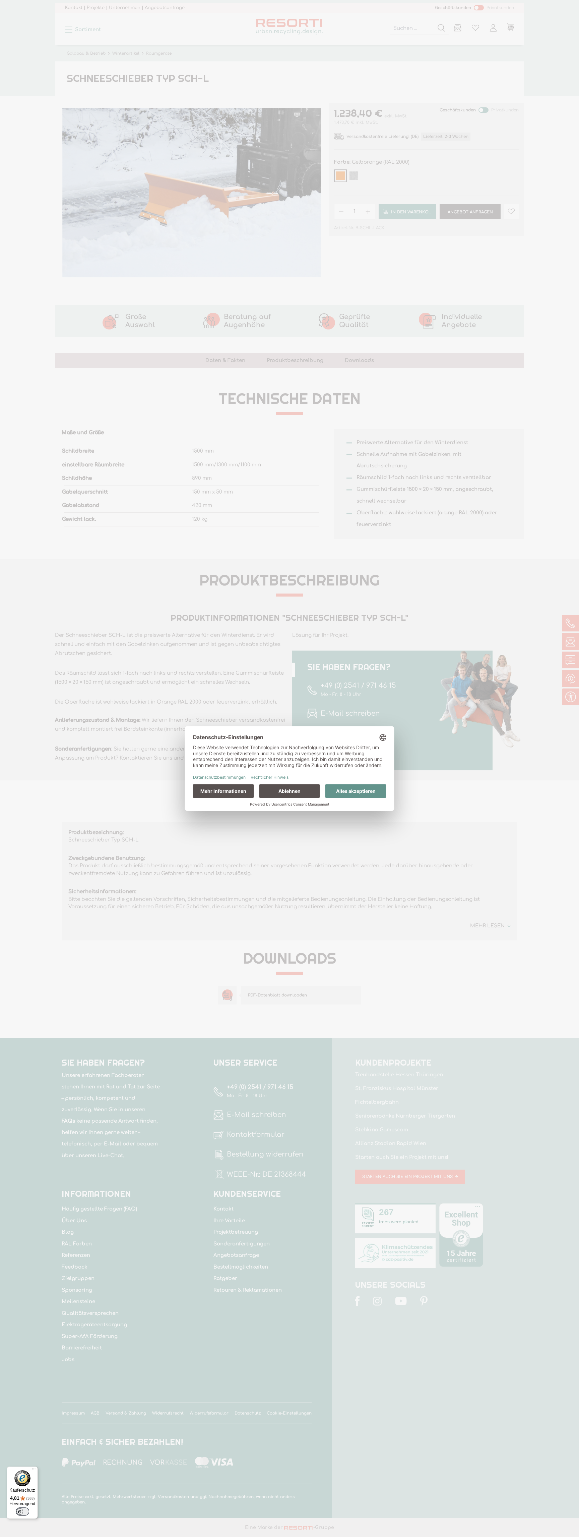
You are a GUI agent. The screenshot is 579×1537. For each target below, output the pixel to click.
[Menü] (34, 1471)
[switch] (22, 1511)
